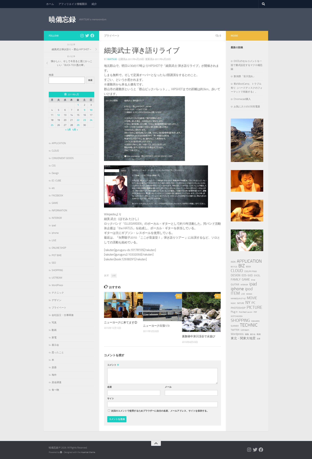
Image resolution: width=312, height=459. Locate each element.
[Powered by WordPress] (61, 452)
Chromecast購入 (242, 99)
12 (58, 115)
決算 (258, 339)
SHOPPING (57, 270)
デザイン (56, 300)
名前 (109, 387)
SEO (54, 262)
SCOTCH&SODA (237, 316)
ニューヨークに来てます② (120, 322)
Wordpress (237, 334)
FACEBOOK (57, 195)
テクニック (58, 292)
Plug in (234, 311)
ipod (249, 289)
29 (78, 125)
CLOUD (55, 150)
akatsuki (112, 59)
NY (247, 303)
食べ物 (55, 389)
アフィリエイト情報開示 (72, 4)
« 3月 (68, 129)
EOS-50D (247, 275)
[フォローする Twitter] (87, 36)
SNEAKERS (255, 321)
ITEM (235, 293)
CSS (54, 165)
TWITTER (235, 330)
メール (168, 387)
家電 (54, 337)
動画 (54, 330)
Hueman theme (88, 452)
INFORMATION (59, 210)
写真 (54, 322)
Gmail (253, 280)
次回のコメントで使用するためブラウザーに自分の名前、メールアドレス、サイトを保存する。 (160, 410)
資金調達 (56, 382)
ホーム (50, 4)
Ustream (245, 330)
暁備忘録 (62, 19)
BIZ (241, 266)
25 (52, 125)
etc (53, 188)
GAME (55, 203)
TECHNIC (249, 325)
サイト (110, 398)
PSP (255, 312)
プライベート (112, 35)
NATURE (240, 303)
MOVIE (252, 298)
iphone (55, 232)
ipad (54, 225)
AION (233, 262)
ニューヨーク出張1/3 (156, 325)
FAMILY (235, 279)
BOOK (248, 266)
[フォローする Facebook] (92, 36)
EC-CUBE (56, 180)
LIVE (114, 275)
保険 (247, 334)
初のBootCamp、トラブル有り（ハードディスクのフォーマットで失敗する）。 (246, 87)
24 (91, 120)
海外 (54, 374)
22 (78, 120)
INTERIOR (57, 218)
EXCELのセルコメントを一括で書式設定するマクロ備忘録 (246, 65)
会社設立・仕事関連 (63, 315)
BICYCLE (234, 267)
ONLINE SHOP (59, 247)
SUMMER (235, 326)
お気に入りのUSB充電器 (247, 106)
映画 (259, 334)
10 (91, 109)
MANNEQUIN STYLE (238, 299)
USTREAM (57, 277)
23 (84, 120)
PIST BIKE (57, 255)
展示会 (55, 345)
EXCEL (257, 275)
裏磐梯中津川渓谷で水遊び (198, 336)
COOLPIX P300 (250, 271)
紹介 (94, 4)
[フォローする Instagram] (82, 36)
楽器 (54, 367)
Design (55, 173)
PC (253, 303)
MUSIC (233, 303)
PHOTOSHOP (238, 307)
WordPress (57, 285)
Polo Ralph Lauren (245, 312)
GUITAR (235, 284)
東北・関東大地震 (243, 338)
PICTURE (254, 307)
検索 (51, 74)
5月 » (75, 129)
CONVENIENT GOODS (63, 158)
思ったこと (58, 352)
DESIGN (235, 275)
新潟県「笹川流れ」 (245, 76)
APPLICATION (59, 143)
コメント (113, 364)
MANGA (249, 294)
